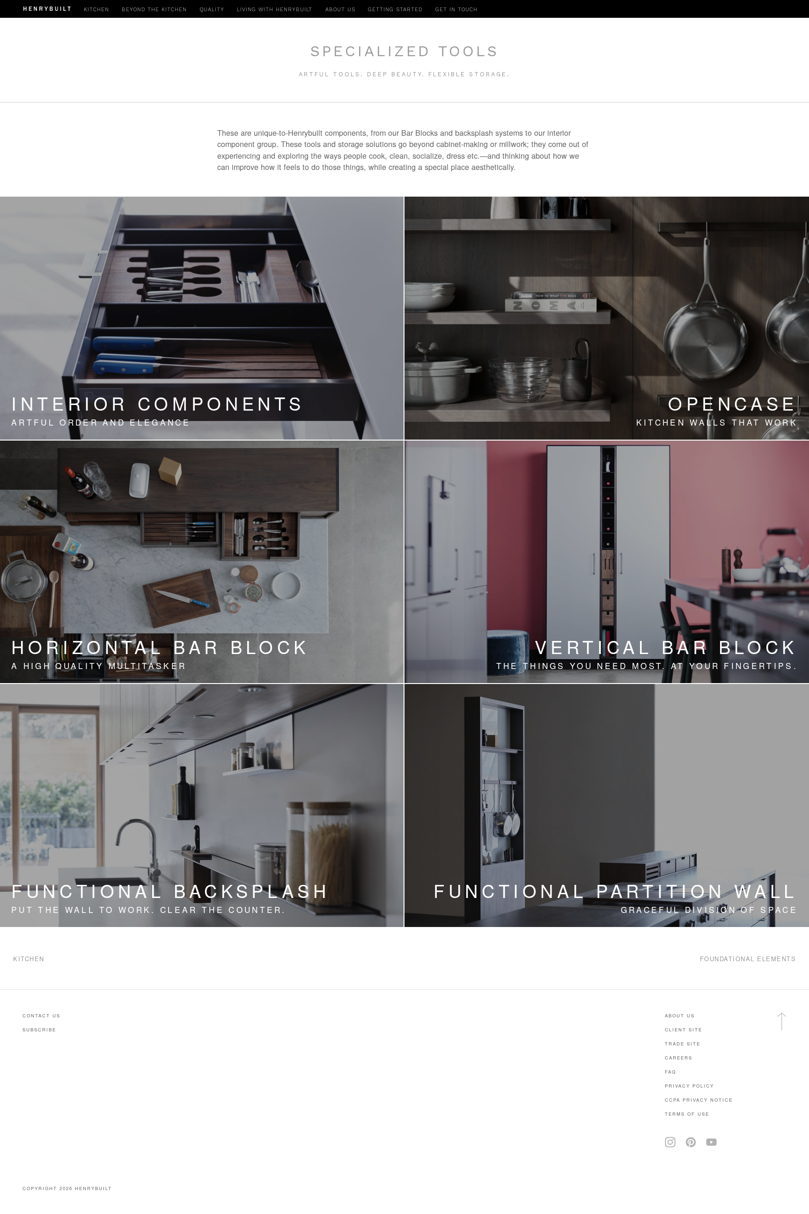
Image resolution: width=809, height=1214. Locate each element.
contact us (41, 1015)
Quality (212, 10)
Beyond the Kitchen (154, 10)
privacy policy (689, 1085)
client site (683, 1029)
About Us (680, 1015)
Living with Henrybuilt (274, 10)
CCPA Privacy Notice (699, 1099)
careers (678, 1057)
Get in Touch (456, 10)
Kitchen (96, 10)
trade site (682, 1043)
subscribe (39, 1029)
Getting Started (395, 10)
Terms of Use (687, 1114)
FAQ (670, 1071)
